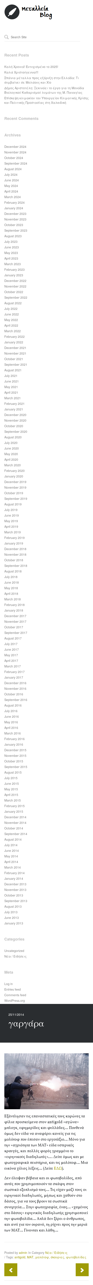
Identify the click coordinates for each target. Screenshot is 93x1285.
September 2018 (15, 565)
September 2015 (15, 767)
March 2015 (12, 800)
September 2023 (15, 230)
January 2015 (13, 811)
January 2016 (13, 744)
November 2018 (15, 554)
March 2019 (12, 532)
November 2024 (15, 152)
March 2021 (12, 398)
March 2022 (12, 331)
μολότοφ (42, 1257)
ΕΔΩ (58, 1168)
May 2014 (11, 856)
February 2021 (14, 403)
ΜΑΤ (30, 1257)
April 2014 (11, 862)
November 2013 (15, 889)
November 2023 (15, 219)
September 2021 (15, 364)
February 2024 (14, 202)
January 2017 (13, 677)
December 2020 (15, 415)
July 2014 (11, 845)
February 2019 (14, 537)
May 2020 (11, 454)
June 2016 (11, 716)
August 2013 (13, 906)
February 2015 (14, 806)
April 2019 (11, 526)
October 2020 (13, 426)
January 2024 (13, 208)
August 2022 (13, 303)
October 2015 (13, 761)
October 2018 (13, 560)
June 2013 (11, 917)
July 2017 (11, 644)
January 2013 (13, 923)
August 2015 (13, 772)
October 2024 (13, 158)
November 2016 (15, 688)
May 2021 (11, 387)
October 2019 (13, 493)
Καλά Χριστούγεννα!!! (21, 72)
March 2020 (12, 465)
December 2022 (15, 280)
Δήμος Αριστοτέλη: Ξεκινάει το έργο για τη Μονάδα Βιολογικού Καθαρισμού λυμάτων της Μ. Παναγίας (44, 90)
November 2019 (15, 487)
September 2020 (15, 431)
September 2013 (15, 901)
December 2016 (15, 683)
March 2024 (12, 197)
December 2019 (15, 482)
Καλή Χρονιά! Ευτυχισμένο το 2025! (31, 66)
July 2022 (11, 308)
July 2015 (11, 778)
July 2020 (11, 443)
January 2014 (13, 878)
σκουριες (57, 1257)
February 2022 (14, 336)
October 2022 (13, 292)
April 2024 (11, 191)
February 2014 (14, 873)
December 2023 (15, 213)
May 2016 (11, 722)
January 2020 (13, 476)
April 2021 (11, 392)
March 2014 (12, 867)
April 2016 (11, 727)
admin (23, 1252)
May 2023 (11, 253)
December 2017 (15, 616)
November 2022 (15, 286)
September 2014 (15, 834)
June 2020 (11, 448)
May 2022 (11, 320)
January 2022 (13, 342)
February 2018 (14, 605)
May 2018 (11, 588)
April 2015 (11, 794)
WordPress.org (14, 1000)
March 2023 (12, 264)
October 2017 (13, 627)
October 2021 (13, 359)
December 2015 (15, 750)
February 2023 (14, 269)
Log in (8, 984)
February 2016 (14, 739)
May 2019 (11, 521)
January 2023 (13, 275)
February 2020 (14, 470)
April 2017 (11, 660)
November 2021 (15, 353)
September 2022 (15, 297)
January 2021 (13, 409)
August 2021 (13, 370)
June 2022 (11, 314)
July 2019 (11, 510)
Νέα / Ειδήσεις (15, 956)
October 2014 (13, 828)
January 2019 (13, 543)
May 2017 (11, 655)
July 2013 (11, 912)
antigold (19, 1257)
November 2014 (15, 822)
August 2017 (13, 638)
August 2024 (13, 169)
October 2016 (13, 694)
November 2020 (15, 420)
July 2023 (11, 241)
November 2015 (15, 755)
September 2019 (15, 498)
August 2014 (13, 839)
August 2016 (13, 705)
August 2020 (13, 437)
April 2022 (11, 325)
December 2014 (15, 817)
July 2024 (11, 174)
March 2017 (12, 666)
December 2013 (15, 884)
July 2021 (11, 375)
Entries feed (12, 989)
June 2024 (11, 180)
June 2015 (11, 783)
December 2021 (15, 348)
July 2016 (11, 711)
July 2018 (11, 577)
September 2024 (15, 163)
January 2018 (13, 610)
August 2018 (13, 571)
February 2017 (14, 672)
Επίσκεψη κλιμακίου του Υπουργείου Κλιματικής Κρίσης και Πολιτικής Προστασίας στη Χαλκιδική (46, 100)
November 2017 (15, 621)
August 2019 (13, 504)
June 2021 (11, 381)
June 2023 (11, 247)
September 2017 (15, 632)
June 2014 (11, 850)
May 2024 (11, 186)
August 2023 (13, 236)
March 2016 (12, 733)
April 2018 (11, 593)
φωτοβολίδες (76, 1257)
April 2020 (11, 459)
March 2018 (12, 599)
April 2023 (11, 258)
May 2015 (11, 789)
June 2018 (11, 582)
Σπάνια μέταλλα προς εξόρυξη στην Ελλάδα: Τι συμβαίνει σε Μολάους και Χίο (41, 80)
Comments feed (15, 995)
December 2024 (15, 146)
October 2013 (13, 895)
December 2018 (15, 549)
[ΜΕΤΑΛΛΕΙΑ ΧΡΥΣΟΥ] (28, 18)
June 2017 (11, 649)
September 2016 (15, 700)
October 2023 (13, 225)
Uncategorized (14, 950)
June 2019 (11, 515)
